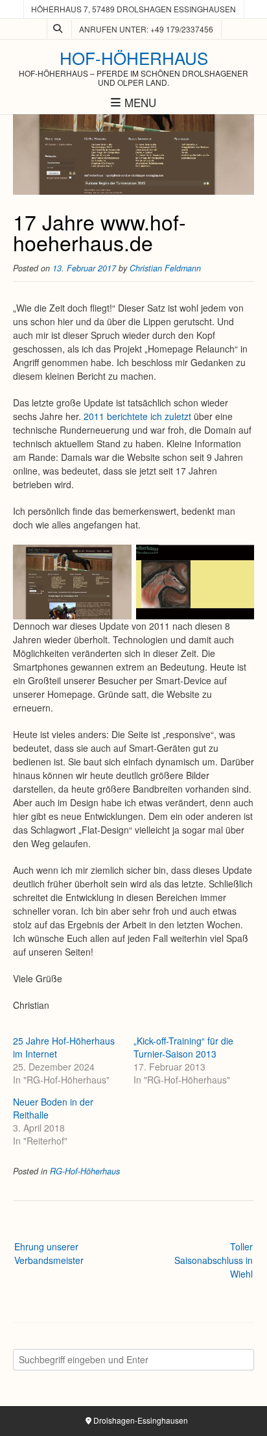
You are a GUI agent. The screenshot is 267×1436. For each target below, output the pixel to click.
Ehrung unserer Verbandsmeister (49, 1253)
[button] (72, 582)
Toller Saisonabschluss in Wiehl (213, 1260)
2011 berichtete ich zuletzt (137, 416)
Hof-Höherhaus (134, 57)
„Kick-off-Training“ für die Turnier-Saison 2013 (183, 1047)
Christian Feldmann (165, 268)
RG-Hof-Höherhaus (85, 1171)
